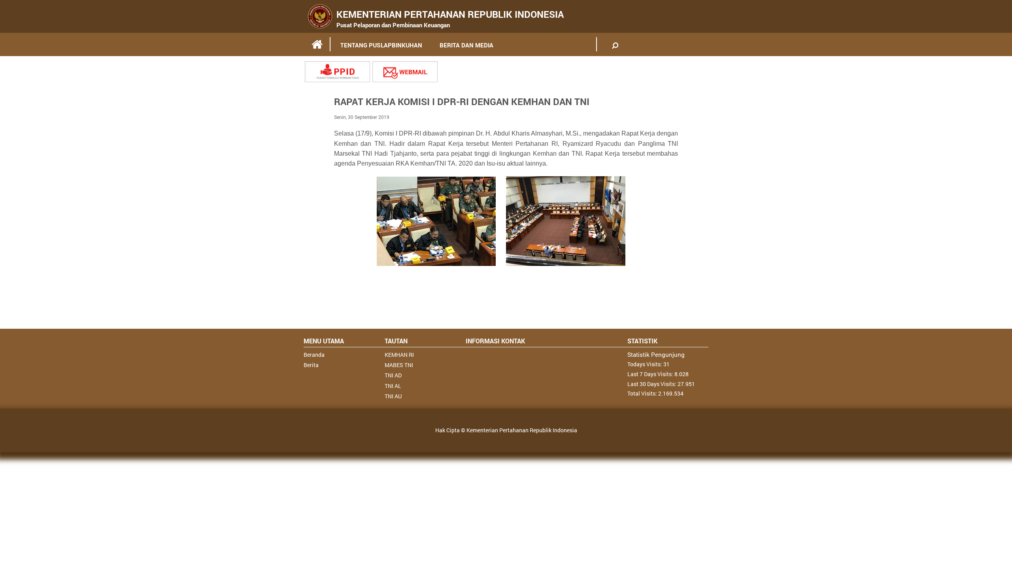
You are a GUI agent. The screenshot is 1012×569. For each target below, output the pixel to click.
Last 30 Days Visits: (652, 384)
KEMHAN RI (399, 354)
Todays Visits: (645, 364)
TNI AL (393, 386)
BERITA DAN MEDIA (466, 45)
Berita (311, 365)
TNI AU (393, 396)
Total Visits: (642, 393)
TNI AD (393, 375)
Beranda (314, 354)
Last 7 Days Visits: (650, 374)
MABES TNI (399, 365)
